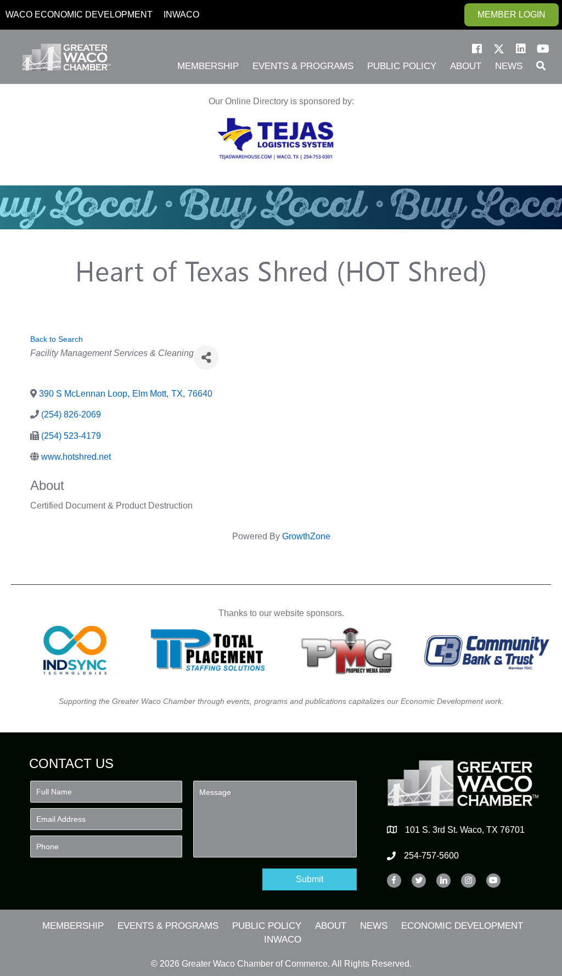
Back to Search (56, 339)
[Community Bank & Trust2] (487, 650)
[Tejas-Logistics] (275, 139)
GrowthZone (306, 536)
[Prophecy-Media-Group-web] (349, 650)
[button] (477, 49)
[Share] (206, 357)
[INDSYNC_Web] (75, 650)
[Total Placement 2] (212, 650)
